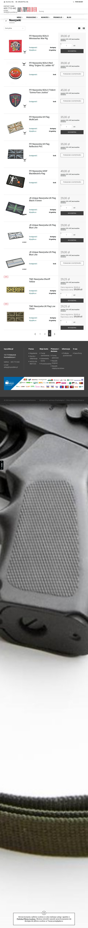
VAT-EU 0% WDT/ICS (33, 363)
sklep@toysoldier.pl (10, 12)
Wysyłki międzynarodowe (58, 367)
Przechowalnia (46, 364)
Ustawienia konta (45, 360)
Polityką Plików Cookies (26, 919)
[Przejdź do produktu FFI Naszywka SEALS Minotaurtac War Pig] (16, 46)
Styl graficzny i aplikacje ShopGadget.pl (52, 400)
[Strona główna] (27, 9)
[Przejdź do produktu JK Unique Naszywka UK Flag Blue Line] (16, 235)
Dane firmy (78, 353)
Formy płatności (55, 357)
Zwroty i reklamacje (33, 357)
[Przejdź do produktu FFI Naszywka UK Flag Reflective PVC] (16, 154)
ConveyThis (5, 404)
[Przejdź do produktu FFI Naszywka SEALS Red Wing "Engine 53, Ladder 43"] (16, 73)
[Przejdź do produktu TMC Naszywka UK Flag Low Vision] (16, 316)
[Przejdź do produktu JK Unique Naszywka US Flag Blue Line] (16, 262)
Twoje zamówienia (45, 354)
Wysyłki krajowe (55, 362)
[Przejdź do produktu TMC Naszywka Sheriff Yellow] (16, 289)
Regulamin (33, 353)
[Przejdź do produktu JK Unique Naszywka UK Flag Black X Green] (16, 208)
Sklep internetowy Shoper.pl (75, 400)
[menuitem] (20, 17)
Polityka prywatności (67, 354)
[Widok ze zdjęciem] (79, 28)
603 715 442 (10, 8)
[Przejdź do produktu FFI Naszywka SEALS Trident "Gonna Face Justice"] (16, 100)
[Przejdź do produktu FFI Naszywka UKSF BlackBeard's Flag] (16, 181)
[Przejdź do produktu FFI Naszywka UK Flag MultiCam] (16, 127)
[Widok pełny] (84, 28)
